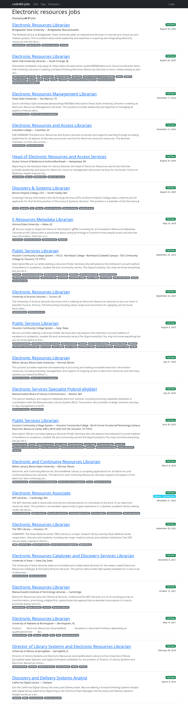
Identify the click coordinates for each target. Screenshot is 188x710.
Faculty (54, 80)
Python (119, 76)
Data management (63, 76)
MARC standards (19, 80)
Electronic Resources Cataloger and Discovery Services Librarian (73, 555)
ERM (15, 545)
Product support (98, 513)
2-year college (58, 347)
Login (172, 4)
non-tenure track (20, 281)
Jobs (35, 4)
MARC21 (128, 76)
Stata (40, 80)
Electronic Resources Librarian (41, 25)
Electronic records (20, 482)
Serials (89, 482)
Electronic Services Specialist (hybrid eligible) (54, 389)
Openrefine (76, 76)
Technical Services (49, 240)
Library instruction (48, 278)
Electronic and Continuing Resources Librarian (56, 461)
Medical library (40, 177)
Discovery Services (70, 208)
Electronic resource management (26, 83)
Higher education (39, 513)
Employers (54, 4)
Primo (45, 635)
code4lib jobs (21, 4)
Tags (43, 4)
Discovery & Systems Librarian (41, 188)
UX (38, 76)
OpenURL (16, 698)
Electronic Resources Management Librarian (54, 94)
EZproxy (28, 177)
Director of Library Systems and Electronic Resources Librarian (71, 646)
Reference (74, 274)
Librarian (16, 274)
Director (83, 667)
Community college (77, 278)
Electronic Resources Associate (41, 493)
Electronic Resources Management (82, 80)
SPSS (46, 80)
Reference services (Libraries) (56, 274)
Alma (52, 635)
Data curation (47, 76)
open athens (18, 177)
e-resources (17, 240)
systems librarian (86, 208)
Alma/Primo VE (25, 545)
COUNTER (63, 80)
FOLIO (15, 208)
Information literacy (108, 274)
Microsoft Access (19, 635)
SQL (32, 208)
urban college (106, 278)
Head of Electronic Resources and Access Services (59, 156)
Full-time (64, 45)
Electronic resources (50, 45)
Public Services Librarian (35, 250)
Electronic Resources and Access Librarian (52, 125)
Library (74, 667)
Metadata (24, 208)
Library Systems (63, 667)
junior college (92, 278)
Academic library (33, 45)
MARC (25, 698)
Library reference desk (89, 274)
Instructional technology (32, 274)
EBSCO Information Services (24, 76)
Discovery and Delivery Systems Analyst (49, 677)
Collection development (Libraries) (45, 343)
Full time (171, 24)
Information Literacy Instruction (26, 278)
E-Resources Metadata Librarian (42, 219)
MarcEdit (31, 80)
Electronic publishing (21, 513)
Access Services (19, 145)
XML (58, 635)
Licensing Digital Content (79, 513)
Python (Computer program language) (99, 76)
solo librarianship (75, 444)
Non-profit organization (57, 513)
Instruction (62, 278)
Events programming (21, 343)
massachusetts (19, 45)
